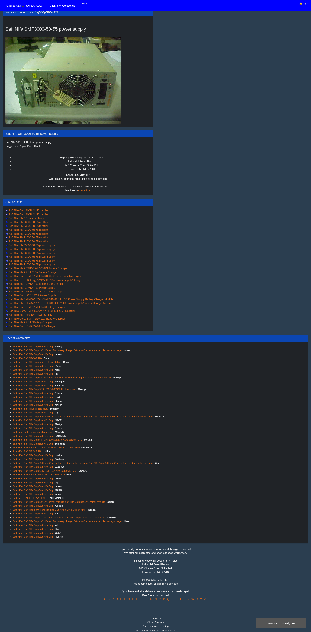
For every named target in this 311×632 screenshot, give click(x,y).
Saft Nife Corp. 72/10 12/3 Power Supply (32, 295)
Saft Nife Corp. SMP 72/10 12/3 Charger (32, 326)
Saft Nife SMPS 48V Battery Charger (30, 322)
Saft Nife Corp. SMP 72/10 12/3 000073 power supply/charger (44, 276)
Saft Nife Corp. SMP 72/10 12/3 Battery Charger (36, 307)
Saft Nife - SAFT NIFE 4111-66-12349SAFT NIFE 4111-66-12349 (46, 447)
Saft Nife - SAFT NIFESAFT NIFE (30, 498)
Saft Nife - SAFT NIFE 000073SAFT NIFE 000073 (39, 474)
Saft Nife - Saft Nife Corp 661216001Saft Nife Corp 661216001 (45, 471)
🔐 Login (303, 3)
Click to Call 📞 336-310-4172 (24, 5)
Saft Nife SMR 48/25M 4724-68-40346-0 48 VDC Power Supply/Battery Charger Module (60, 303)
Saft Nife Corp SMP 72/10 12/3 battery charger (35, 291)
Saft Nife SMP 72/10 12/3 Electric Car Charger (35, 283)
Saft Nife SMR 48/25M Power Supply (30, 314)
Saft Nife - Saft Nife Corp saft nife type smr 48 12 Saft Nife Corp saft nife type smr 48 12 (59, 517)
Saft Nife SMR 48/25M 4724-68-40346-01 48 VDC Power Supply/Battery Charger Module (60, 299)
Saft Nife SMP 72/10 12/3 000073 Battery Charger (37, 268)
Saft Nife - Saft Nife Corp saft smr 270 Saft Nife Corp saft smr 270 (48, 439)
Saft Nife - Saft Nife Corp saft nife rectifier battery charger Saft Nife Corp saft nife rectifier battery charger (68, 350)
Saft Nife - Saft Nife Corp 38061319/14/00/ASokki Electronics (45, 389)
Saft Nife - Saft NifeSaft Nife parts (30, 408)
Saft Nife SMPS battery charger (27, 218)
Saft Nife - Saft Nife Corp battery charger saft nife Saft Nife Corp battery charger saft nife (59, 502)
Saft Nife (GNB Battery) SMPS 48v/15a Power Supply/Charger (45, 280)
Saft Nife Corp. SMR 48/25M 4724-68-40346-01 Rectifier (41, 310)
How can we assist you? (280, 623)
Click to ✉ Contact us (62, 5)
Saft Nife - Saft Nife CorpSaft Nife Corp (33, 346)
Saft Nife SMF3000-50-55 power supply (31, 245)
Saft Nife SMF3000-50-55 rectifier (28, 222)
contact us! (84, 190)
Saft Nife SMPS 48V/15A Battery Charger (32, 272)
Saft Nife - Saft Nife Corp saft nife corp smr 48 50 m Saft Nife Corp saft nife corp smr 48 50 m (62, 377)
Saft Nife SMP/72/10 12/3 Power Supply (31, 287)
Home (84, 3)
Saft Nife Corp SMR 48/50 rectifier (28, 210)
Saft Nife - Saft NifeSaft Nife (27, 358)
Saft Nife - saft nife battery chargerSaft (33, 432)
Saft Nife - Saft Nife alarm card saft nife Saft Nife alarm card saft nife (49, 509)
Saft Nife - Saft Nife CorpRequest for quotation (37, 362)
